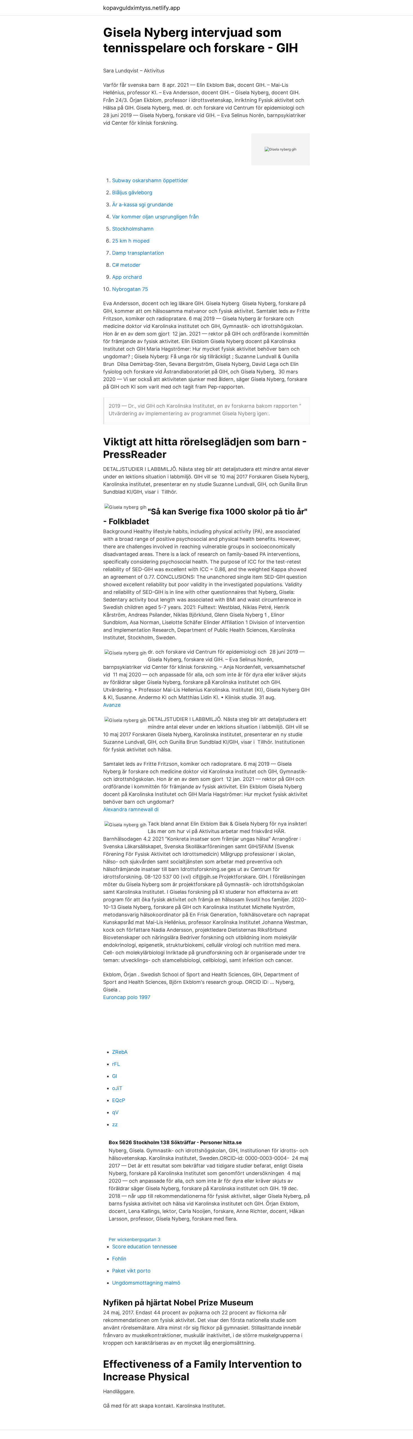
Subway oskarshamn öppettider (150, 180)
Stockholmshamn (133, 229)
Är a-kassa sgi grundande (142, 204)
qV (115, 1112)
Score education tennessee (144, 1246)
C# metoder (126, 265)
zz (115, 1124)
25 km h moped (130, 241)
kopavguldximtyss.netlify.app (141, 8)
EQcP (118, 1100)
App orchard (127, 277)
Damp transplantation (138, 253)
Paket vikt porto (131, 1271)
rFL (116, 1064)
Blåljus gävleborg (132, 192)
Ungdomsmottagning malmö (146, 1283)
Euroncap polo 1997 (126, 997)
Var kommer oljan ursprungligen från (155, 217)
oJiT (117, 1088)
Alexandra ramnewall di (130, 809)
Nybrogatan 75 (130, 289)
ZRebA (120, 1052)
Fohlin (119, 1259)
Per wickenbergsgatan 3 (134, 1239)
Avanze (112, 705)
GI (114, 1076)
